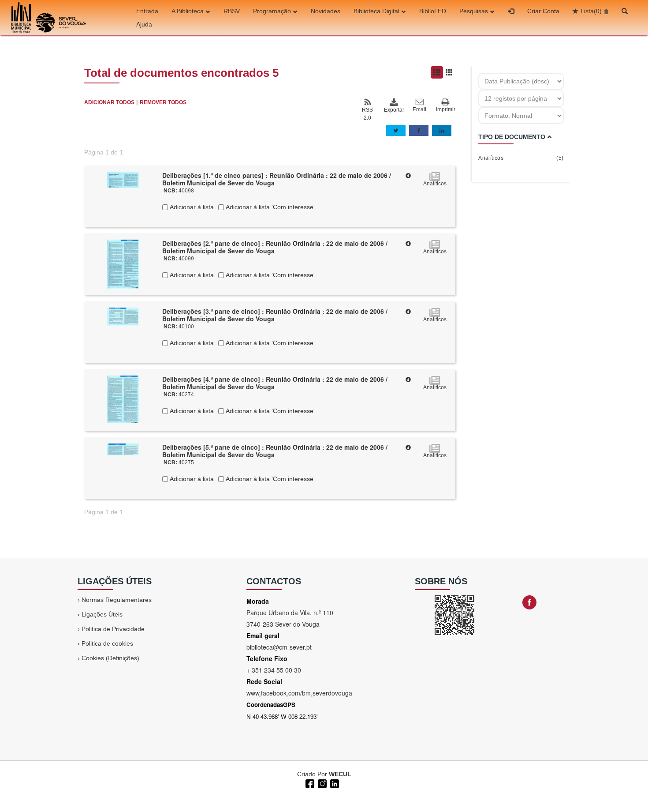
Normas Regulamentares (117, 599)
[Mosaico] (449, 72)
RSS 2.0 (367, 114)
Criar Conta (543, 11)
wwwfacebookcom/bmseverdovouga (299, 692)
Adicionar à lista (191, 207)
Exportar (393, 110)
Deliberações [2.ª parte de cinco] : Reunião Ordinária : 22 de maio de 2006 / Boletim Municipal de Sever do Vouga (274, 247)
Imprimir (445, 109)
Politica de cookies (107, 643)
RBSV (231, 11)
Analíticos (520, 158)
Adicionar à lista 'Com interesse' (269, 207)
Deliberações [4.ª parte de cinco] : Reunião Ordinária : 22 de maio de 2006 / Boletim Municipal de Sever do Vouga (274, 383)
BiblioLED (432, 11)
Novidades (325, 11)
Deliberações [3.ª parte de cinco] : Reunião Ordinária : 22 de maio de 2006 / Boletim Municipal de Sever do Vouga (274, 315)
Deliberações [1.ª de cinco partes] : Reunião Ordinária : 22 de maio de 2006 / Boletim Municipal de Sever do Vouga (276, 179)
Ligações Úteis (102, 614)
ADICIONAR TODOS (109, 102)
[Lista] (437, 72)
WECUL (340, 774)
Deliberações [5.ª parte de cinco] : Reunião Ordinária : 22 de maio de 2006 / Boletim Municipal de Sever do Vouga (274, 451)
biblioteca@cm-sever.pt (279, 647)
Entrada (147, 11)
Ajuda (144, 24)
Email (419, 109)
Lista (591, 11)
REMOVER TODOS (163, 102)
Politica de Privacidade (113, 628)
